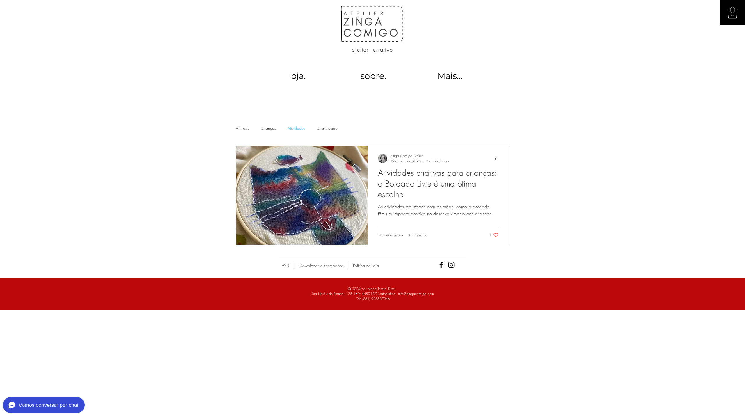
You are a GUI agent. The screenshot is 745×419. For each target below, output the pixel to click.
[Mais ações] (497, 158)
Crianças (268, 128)
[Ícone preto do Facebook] (441, 265)
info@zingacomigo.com (416, 293)
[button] (732, 12)
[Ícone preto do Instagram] (451, 265)
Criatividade (327, 128)
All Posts (242, 128)
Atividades (296, 128)
